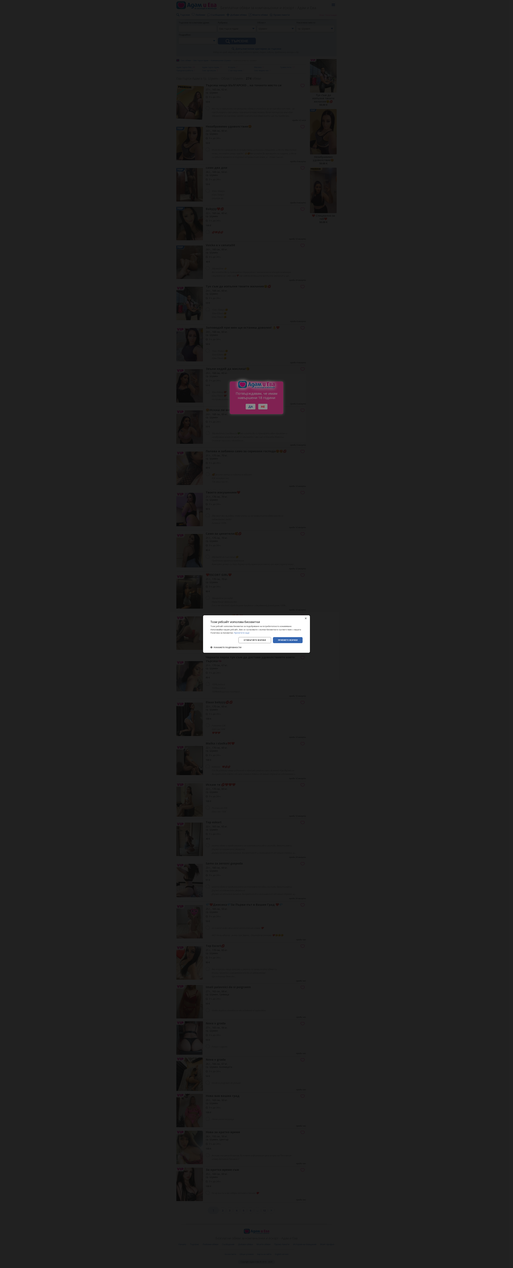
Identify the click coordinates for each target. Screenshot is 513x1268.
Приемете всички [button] (288, 640)
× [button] (306, 618)
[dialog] (256, 634)
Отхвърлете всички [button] (255, 640)
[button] (225, 647)
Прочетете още (241, 632)
